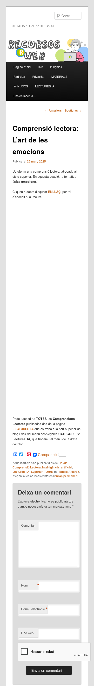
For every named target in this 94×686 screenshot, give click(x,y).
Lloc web (27, 632)
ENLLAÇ (54, 191)
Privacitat (38, 76)
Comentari (28, 525)
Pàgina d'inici (22, 67)
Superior (37, 471)
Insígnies (56, 67)
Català (63, 463)
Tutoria (49, 471)
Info (40, 67)
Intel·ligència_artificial (57, 467)
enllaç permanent (66, 476)
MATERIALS (59, 76)
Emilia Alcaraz (69, 471)
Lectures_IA (21, 471)
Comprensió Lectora (27, 467)
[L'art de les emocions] (47, 307)
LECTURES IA (44, 86)
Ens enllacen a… (24, 96)
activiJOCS (20, 86)
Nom (29, 585)
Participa (19, 76)
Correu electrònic (34, 609)
